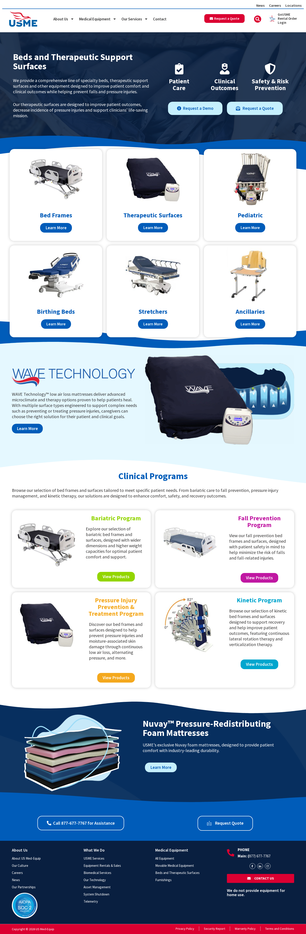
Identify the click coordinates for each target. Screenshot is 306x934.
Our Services (131, 19)
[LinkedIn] (260, 866)
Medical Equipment (94, 19)
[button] (257, 19)
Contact (159, 19)
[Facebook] (252, 866)
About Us (60, 19)
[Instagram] (268, 866)
